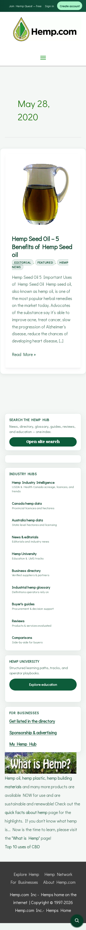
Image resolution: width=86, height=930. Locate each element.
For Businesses (24, 882)
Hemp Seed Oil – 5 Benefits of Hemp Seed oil (42, 246)
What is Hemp (26, 838)
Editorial (22, 262)
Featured (45, 262)
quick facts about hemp (26, 812)
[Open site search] (77, 921)
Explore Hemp (26, 874)
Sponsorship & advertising (33, 732)
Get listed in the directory (32, 721)
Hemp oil (12, 778)
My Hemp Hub (23, 744)
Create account (70, 6)
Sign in (49, 6)
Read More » (24, 354)
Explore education (43, 684)
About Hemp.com (59, 882)
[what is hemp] (40, 762)
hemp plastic (33, 778)
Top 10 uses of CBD (22, 846)
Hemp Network (58, 874)
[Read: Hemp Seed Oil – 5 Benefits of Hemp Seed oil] (43, 193)
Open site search (43, 442)
